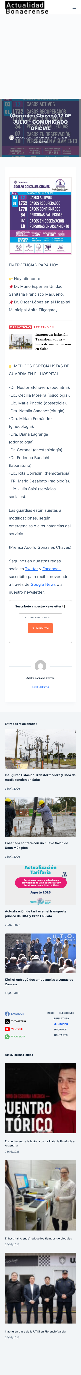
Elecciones (66, 1013)
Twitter (31, 568)
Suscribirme (40, 628)
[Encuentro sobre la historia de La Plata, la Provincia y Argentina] (40, 1098)
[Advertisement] (40, 56)
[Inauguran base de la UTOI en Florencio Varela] (40, 1288)
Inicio (50, 1013)
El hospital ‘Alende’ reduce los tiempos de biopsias (38, 1238)
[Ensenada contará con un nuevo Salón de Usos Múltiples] (40, 817)
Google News (43, 584)
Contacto (61, 1035)
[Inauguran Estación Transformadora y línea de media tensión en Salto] (40, 749)
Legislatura (61, 1018)
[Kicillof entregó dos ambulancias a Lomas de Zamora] (40, 953)
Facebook (51, 568)
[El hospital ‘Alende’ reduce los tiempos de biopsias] (40, 1195)
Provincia (60, 1029)
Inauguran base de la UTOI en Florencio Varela (35, 1331)
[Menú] (74, 7)
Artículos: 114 (40, 687)
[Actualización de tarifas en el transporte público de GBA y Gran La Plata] (40, 885)
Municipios (40, 141)
